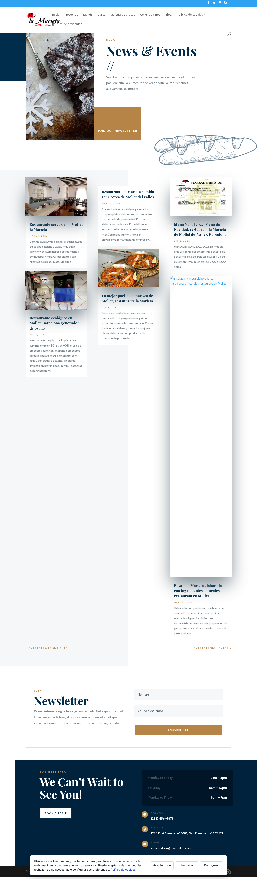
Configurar (211, 865)
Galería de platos (123, 14)
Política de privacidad (67, 24)
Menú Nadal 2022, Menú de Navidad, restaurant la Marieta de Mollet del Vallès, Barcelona (200, 229)
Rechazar (187, 865)
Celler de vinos (150, 14)
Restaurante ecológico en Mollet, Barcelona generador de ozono (54, 323)
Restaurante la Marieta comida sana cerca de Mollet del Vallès (128, 194)
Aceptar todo (162, 865)
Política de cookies (123, 869)
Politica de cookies (190, 14)
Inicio (56, 14)
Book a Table (56, 813)
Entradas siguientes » (212, 648)
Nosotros (71, 14)
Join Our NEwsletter (117, 131)
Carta (102, 14)
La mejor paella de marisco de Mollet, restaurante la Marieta (127, 298)
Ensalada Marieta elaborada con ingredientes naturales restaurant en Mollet (198, 590)
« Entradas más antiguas (47, 648)
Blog (168, 14)
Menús (87, 14)
